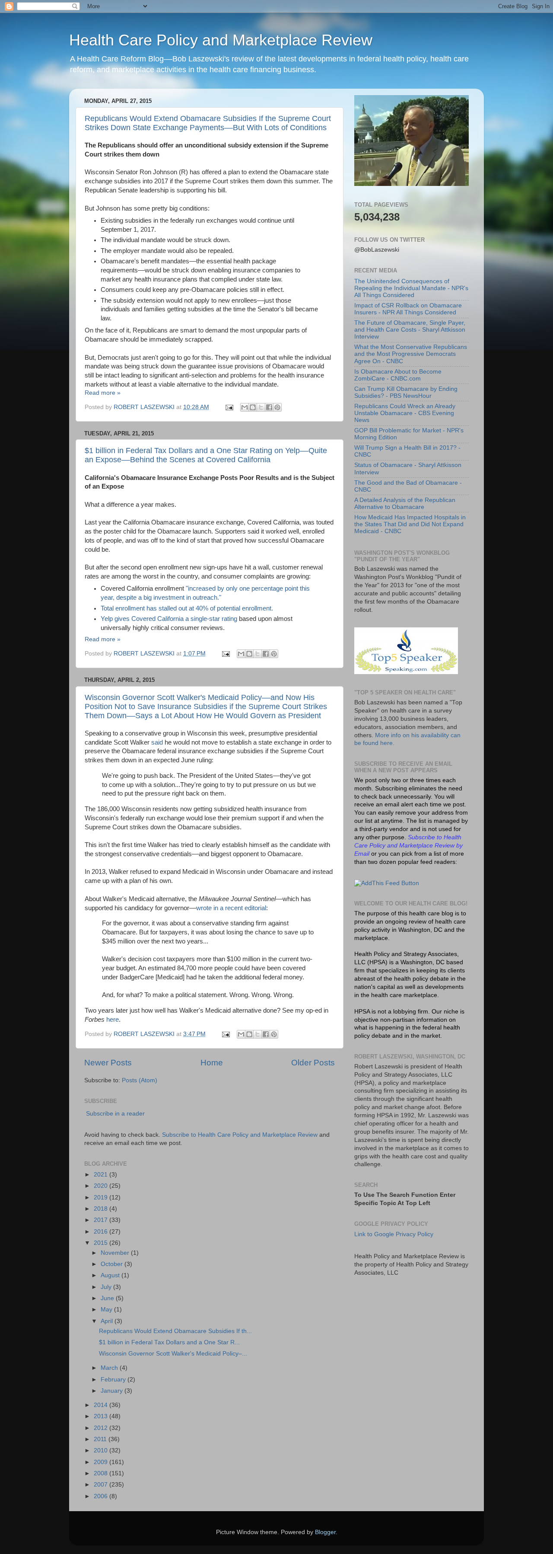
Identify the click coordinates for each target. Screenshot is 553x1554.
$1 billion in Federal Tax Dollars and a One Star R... (169, 1342)
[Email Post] (228, 407)
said (157, 742)
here (112, 1019)
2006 (101, 1496)
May (107, 1309)
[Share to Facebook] (269, 407)
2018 (101, 1208)
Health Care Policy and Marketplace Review (220, 40)
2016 (101, 1231)
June (108, 1298)
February (114, 1379)
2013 (101, 1416)
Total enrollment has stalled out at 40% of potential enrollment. (187, 608)
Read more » (103, 393)
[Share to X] (261, 407)
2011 (101, 1439)
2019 (101, 1197)
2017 (101, 1220)
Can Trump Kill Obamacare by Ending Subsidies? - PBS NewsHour (406, 392)
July (107, 1287)
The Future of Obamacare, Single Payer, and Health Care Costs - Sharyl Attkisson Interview (409, 330)
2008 (101, 1473)
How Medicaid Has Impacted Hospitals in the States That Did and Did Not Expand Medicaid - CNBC (410, 524)
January (112, 1391)
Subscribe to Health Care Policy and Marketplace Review (240, 1135)
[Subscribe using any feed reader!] (386, 883)
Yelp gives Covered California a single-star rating (169, 618)
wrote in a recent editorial (231, 908)
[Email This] (244, 407)
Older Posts (313, 1062)
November (116, 1253)
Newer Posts (108, 1062)
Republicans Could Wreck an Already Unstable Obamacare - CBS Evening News (404, 413)
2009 (101, 1462)
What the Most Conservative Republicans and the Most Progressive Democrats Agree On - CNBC (410, 354)
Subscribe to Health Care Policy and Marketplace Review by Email (408, 845)
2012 (101, 1428)
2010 (101, 1450)
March (110, 1368)
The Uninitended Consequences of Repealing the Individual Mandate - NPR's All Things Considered (411, 288)
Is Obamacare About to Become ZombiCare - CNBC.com (398, 375)
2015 (101, 1243)
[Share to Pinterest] (277, 407)
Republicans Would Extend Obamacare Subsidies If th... (175, 1331)
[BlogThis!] (252, 407)
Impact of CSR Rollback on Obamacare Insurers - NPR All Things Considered (408, 309)
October (112, 1264)
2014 (101, 1405)
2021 (101, 1174)
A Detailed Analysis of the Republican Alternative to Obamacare (404, 503)
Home (211, 1062)
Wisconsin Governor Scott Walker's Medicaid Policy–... (173, 1353)
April (107, 1321)
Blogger (325, 1532)
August (111, 1275)
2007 (101, 1484)
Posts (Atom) (139, 1080)
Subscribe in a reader (115, 1113)
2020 (101, 1186)
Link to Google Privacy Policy (393, 1234)
